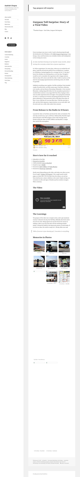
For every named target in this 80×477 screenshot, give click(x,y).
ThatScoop (42, 168)
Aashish (45, 460)
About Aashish (8, 17)
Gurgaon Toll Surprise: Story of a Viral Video (51, 23)
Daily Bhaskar (53, 167)
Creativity (7, 57)
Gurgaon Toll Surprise (46, 174)
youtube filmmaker (55, 463)
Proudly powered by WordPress (40, 474)
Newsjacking (7, 68)
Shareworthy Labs (9, 26)
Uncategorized (8, 75)
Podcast (6, 73)
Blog (6, 29)
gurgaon (47, 461)
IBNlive (45, 167)
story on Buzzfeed (47, 163)
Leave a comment (65, 463)
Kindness (7, 64)
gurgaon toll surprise (54, 461)
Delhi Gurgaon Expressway (60, 54)
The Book (7, 19)
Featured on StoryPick (39, 161)
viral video (48, 463)
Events (6, 59)
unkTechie (49, 168)
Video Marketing (8, 78)
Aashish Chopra (11, 5)
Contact (6, 31)
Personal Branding (9, 71)
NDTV (41, 167)
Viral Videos (7, 22)
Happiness (7, 61)
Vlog (6, 82)
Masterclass (7, 24)
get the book (11, 45)
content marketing (41, 461)
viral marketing (41, 463)
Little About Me (8, 66)
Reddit (43, 165)
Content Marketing (9, 54)
